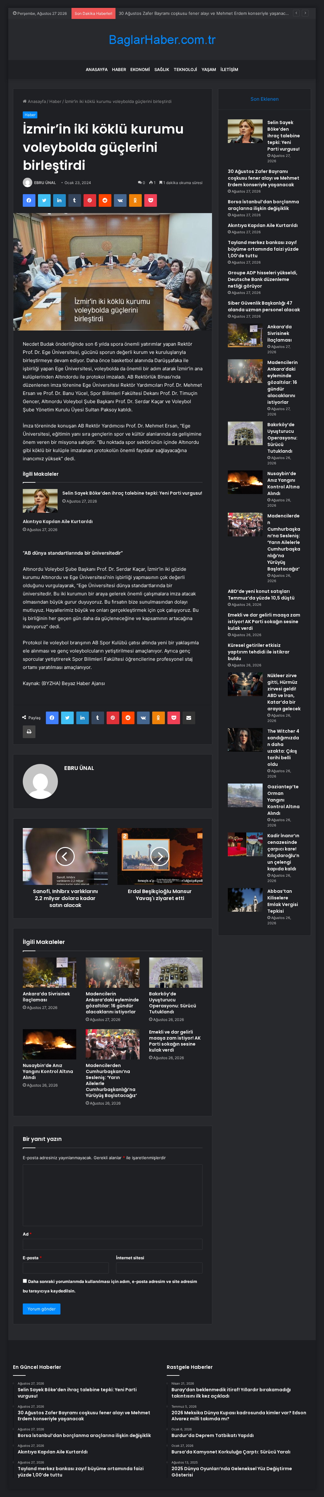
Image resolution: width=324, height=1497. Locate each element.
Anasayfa (97, 69)
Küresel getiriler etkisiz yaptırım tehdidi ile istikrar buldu (259, 652)
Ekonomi (140, 69)
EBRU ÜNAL (45, 182)
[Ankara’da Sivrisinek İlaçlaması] (50, 972)
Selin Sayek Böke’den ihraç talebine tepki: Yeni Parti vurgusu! (132, 493)
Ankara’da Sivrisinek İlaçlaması (46, 997)
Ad (27, 1234)
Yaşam (209, 69)
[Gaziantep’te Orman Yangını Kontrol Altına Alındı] (245, 795)
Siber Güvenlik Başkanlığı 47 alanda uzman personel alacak (264, 306)
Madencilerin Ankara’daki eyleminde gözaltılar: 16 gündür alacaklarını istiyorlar (112, 1003)
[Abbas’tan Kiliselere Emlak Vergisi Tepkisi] (245, 900)
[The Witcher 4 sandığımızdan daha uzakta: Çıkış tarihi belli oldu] (245, 740)
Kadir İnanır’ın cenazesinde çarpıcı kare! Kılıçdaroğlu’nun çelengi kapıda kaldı (283, 852)
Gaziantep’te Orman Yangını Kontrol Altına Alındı (283, 800)
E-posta (32, 1257)
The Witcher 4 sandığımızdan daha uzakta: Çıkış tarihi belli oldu (283, 747)
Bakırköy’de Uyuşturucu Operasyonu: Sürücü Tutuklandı (172, 1003)
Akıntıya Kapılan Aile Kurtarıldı (58, 521)
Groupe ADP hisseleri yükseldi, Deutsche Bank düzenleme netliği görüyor (262, 279)
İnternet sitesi (130, 1257)
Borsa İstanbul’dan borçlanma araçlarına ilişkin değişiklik (263, 205)
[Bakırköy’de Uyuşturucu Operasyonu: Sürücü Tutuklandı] (176, 972)
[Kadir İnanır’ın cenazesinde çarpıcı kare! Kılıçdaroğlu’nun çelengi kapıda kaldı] (245, 844)
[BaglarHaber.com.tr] (162, 39)
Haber (119, 69)
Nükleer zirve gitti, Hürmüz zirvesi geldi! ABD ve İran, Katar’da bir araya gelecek (284, 692)
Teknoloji (185, 69)
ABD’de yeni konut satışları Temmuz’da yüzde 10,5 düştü (261, 594)
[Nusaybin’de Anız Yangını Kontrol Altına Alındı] (50, 1044)
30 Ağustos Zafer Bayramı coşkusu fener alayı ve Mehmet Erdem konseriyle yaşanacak (204, 13)
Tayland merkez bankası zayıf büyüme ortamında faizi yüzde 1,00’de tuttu (263, 249)
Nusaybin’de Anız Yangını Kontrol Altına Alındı (48, 1071)
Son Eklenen (265, 99)
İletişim (229, 69)
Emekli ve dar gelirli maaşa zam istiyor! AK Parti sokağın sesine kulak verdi (175, 1041)
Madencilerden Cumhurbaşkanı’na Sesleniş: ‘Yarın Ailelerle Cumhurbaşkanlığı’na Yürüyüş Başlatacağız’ (111, 1080)
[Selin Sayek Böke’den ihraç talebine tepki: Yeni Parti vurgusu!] (40, 501)
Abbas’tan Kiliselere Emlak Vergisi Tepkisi (282, 901)
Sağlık (161, 69)
